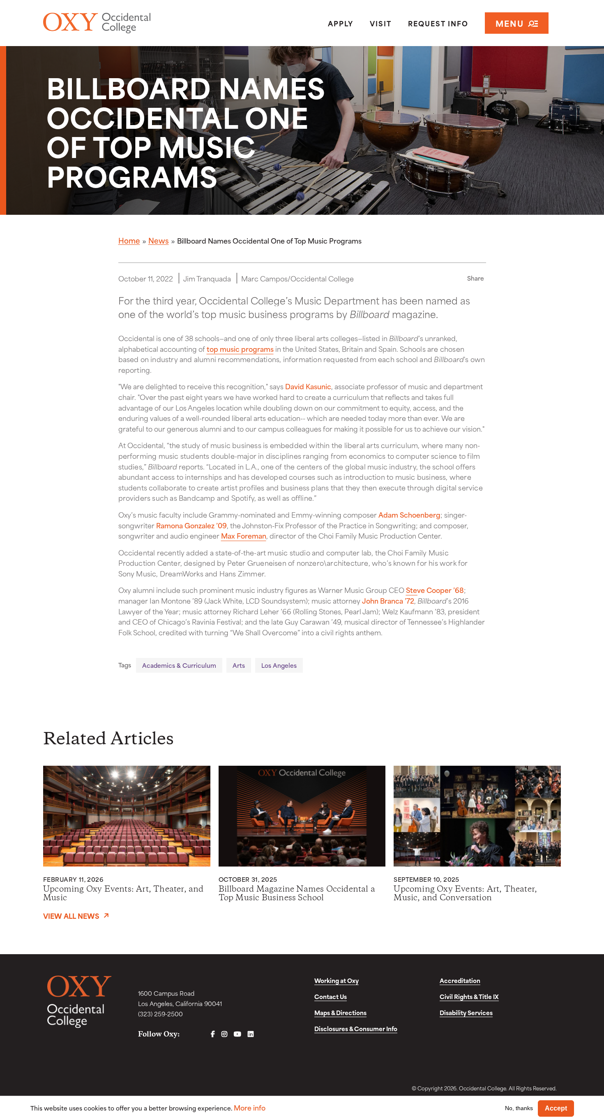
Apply (340, 23)
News (158, 240)
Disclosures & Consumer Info (355, 1028)
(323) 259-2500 (160, 1013)
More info (249, 1107)
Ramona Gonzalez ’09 (191, 525)
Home (129, 240)
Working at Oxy (336, 980)
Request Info (438, 23)
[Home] (126, 23)
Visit (381, 23)
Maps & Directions (340, 1012)
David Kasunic (308, 386)
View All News (71, 915)
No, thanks (519, 1108)
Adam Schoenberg (409, 514)
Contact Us (330, 996)
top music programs (240, 348)
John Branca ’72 (388, 600)
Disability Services (466, 1012)
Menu (510, 22)
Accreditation (460, 980)
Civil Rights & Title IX (469, 996)
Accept (556, 1108)
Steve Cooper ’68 (435, 589)
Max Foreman (243, 535)
